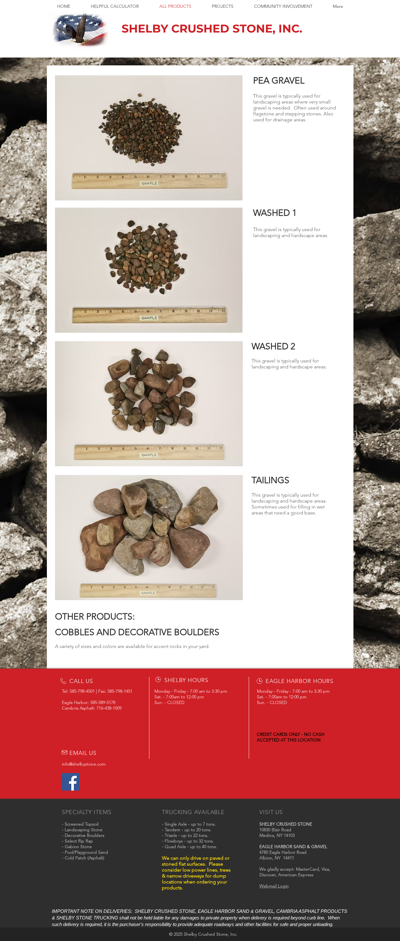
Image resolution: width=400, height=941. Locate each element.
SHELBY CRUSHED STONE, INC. (212, 28)
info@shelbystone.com (84, 764)
